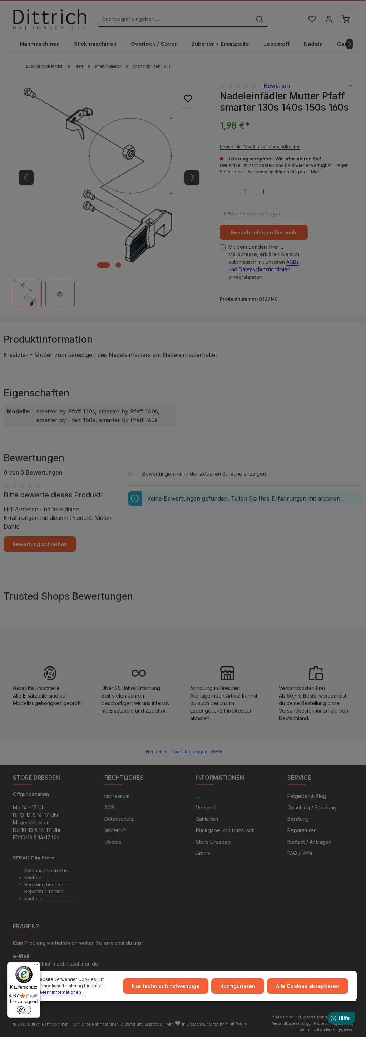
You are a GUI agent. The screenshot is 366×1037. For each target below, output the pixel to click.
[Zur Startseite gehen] (49, 19)
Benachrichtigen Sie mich (263, 232)
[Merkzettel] (312, 19)
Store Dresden (213, 842)
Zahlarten (207, 819)
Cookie (113, 842)
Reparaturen (302, 830)
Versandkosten (284, 1023)
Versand (206, 807)
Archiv (203, 853)
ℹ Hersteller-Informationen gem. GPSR (183, 751)
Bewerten (277, 85)
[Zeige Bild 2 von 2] (118, 265)
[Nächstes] (349, 44)
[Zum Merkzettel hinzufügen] (188, 98)
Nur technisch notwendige (165, 986)
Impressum (116, 796)
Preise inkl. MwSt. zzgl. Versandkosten (260, 146)
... (197, 796)
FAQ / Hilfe (299, 853)
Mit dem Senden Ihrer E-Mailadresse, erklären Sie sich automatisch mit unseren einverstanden (263, 262)
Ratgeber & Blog (306, 796)
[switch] (24, 1010)
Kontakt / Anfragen (309, 842)
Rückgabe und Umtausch (225, 830)
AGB (109, 807)
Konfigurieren (237, 986)
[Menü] (36, 966)
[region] (109, 194)
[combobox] (175, 19)
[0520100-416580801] (109, 177)
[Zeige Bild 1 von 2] (103, 265)
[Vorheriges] (26, 177)
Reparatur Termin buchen (43, 894)
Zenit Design (236, 1024)
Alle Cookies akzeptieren (307, 986)
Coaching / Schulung (311, 807)
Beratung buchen (43, 884)
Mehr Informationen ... (62, 992)
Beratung (298, 819)
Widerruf (114, 830)
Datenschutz (119, 819)
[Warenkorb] (345, 19)
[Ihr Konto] (328, 19)
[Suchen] (259, 19)
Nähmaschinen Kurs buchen (46, 874)
